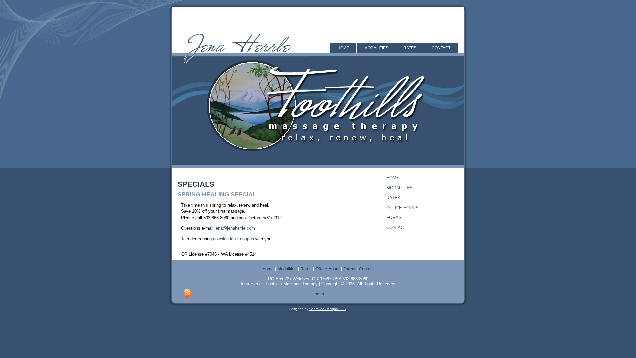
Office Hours (402, 207)
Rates (409, 48)
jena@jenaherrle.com (235, 228)
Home (343, 48)
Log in (318, 293)
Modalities (376, 48)
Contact (441, 48)
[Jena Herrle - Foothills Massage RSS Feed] (187, 294)
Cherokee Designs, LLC (327, 309)
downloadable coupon (233, 238)
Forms (394, 217)
